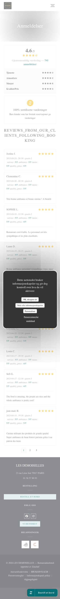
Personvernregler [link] (31, 316)
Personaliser (30, 311)
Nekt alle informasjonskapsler (30, 305)
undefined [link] (30, 320)
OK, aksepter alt (30, 299)
